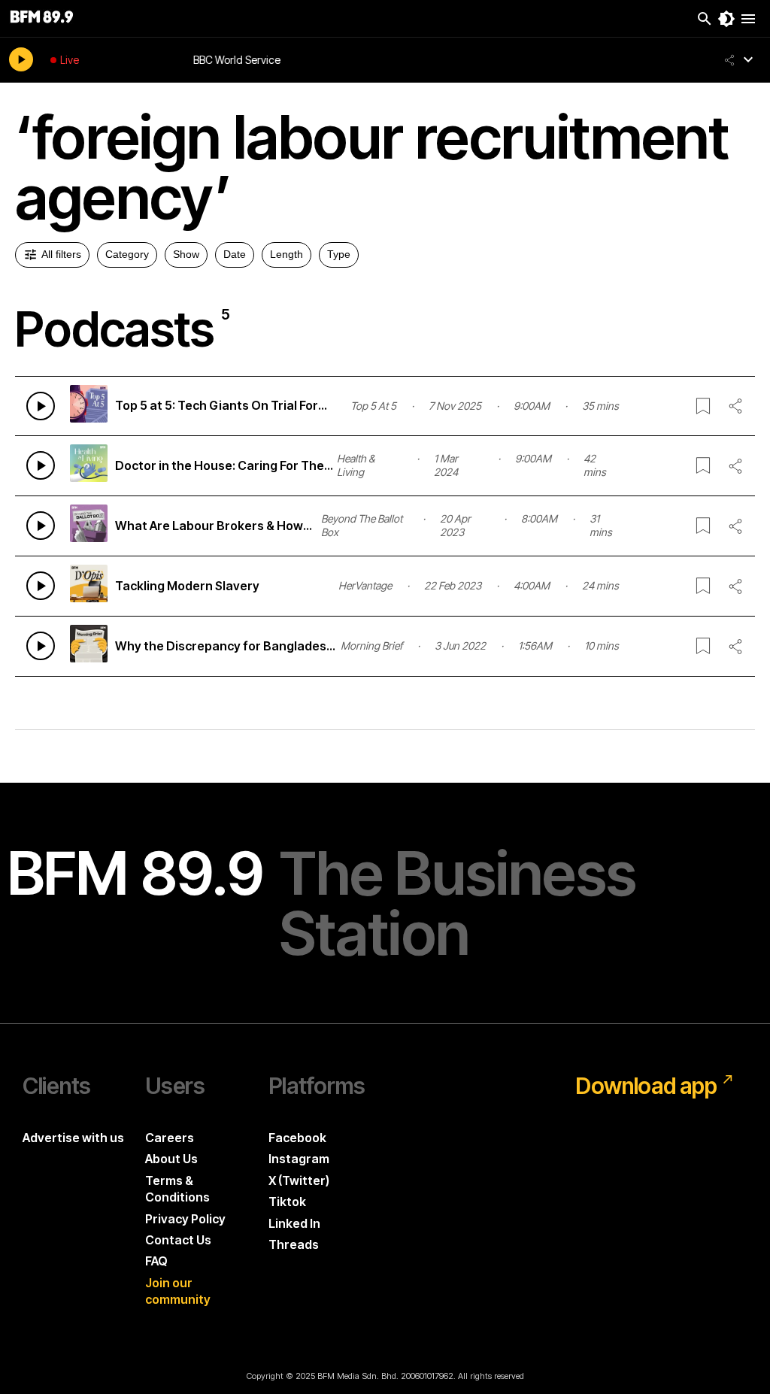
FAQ (156, 1260)
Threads (293, 1244)
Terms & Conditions (177, 1189)
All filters (61, 254)
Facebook (297, 1137)
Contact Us (178, 1239)
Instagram (298, 1158)
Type (338, 254)
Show (186, 254)
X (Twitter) (298, 1180)
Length (286, 254)
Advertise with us (73, 1137)
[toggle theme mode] (726, 19)
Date (234, 254)
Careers (169, 1137)
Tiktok (287, 1201)
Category (127, 254)
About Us (171, 1158)
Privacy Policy (185, 1218)
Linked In (294, 1223)
